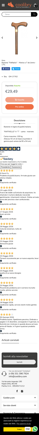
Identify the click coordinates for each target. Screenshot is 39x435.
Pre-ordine (19, 107)
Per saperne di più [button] (24, 424)
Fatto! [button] (19, 429)
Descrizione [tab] (19, 120)
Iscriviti (19, 362)
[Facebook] (17, 391)
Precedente (5, 167)
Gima (3, 60)
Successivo (16, 167)
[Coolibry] (19, 5)
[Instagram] (22, 391)
